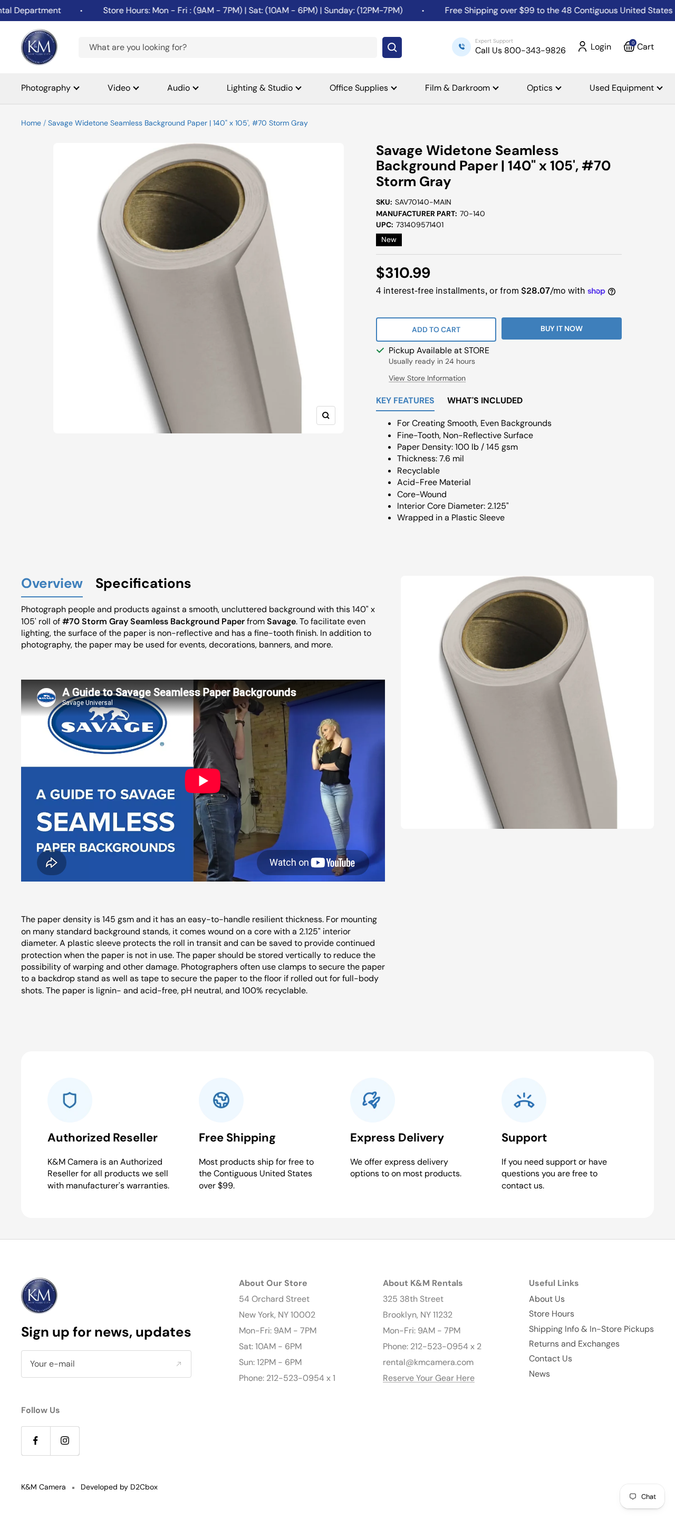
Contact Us (550, 1358)
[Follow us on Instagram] (64, 1440)
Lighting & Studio (260, 87)
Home (31, 123)
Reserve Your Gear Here (429, 1377)
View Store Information (427, 378)
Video (119, 87)
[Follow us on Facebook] (35, 1440)
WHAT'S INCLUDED (485, 401)
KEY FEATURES (405, 401)
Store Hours (551, 1313)
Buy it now (562, 328)
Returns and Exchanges (574, 1343)
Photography (46, 87)
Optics (540, 87)
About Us (547, 1298)
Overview (52, 584)
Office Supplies (359, 87)
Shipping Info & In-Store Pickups (591, 1328)
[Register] (178, 1364)
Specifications (143, 584)
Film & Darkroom (457, 87)
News (539, 1373)
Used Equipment (622, 87)
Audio (178, 87)
